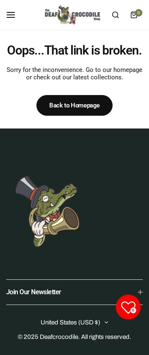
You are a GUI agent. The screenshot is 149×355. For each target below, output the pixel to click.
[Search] (115, 15)
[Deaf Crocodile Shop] (72, 15)
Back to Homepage (74, 105)
